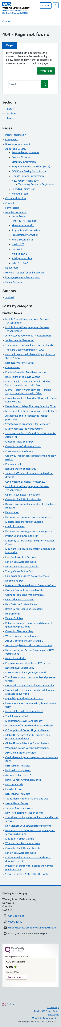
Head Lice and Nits (15, 658)
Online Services (13, 282)
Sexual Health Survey (16, 803)
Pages (10, 108)
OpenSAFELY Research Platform (22, 494)
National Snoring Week (18, 770)
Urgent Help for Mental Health (22, 566)
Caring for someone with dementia (24, 594)
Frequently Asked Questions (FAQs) (31, 166)
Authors (11, 113)
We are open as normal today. (21, 636)
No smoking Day (14, 580)
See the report (15, 977)
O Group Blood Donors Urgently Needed (27, 730)
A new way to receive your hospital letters (28, 335)
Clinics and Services (15, 198)
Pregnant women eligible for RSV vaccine (27, 663)
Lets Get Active (13, 789)
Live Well (17, 249)
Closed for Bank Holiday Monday (23, 499)
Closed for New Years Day (19, 441)
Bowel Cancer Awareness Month (23, 779)
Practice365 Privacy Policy (46, 1011)
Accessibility (53, 1007)
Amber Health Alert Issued (19, 340)
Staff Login (53, 1014)
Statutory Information (24, 161)
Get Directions (16, 915)
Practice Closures (21, 157)
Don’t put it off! (14, 784)
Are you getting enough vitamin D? (24, 640)
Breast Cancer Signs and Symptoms (24, 608)
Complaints (11, 139)
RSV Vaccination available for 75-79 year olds (29, 685)
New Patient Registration (25, 180)
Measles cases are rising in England (24, 521)
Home (8, 21)
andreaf (9, 297)
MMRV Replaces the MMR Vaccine (24, 428)
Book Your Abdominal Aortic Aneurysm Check (30, 585)
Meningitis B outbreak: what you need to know (31, 411)
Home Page (46, 70)
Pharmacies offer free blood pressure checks (29, 725)
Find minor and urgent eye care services (27, 575)
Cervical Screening (15, 526)
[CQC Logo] (15, 952)
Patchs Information (15, 134)
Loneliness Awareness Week (20, 561)
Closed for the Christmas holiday (23, 446)
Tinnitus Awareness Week (19, 808)
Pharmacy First (13, 464)
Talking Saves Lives (22, 258)
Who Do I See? (20, 263)
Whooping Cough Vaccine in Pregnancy (27, 747)
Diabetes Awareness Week (19, 362)
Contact (9, 203)
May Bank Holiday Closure (19, 838)
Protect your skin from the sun (21, 535)
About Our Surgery (15, 148)
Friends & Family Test (23, 188)
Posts (10, 118)
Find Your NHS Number (24, 220)
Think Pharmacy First (23, 225)
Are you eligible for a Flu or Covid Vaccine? (28, 645)
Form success (12, 207)
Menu (45, 5)
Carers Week (12, 367)
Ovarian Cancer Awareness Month (24, 590)
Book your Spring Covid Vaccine (22, 376)
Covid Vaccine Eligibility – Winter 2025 (26, 481)
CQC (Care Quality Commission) (29, 171)
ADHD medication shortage (20, 752)
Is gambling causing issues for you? (24, 698)
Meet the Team (20, 193)
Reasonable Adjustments (25, 152)
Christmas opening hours (19, 451)
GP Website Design (41, 1018)
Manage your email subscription (22, 277)
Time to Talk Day (14, 618)
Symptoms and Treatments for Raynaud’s (27, 423)
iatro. (56, 1018)
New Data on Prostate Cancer (21, 604)
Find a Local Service (22, 239)
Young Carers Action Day (19, 571)
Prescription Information (25, 234)
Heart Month (12, 613)
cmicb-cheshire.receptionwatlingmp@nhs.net (32, 927)
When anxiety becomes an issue (22, 843)
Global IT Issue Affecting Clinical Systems (27, 743)
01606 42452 (15, 921)
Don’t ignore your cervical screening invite (28, 825)
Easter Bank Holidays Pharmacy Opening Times (30, 406)
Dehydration (12, 512)
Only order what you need (19, 599)
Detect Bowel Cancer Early (19, 667)
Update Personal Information (28, 176)
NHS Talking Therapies (17, 765)
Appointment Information (26, 230)
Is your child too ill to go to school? (24, 711)
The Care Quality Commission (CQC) (24, 349)
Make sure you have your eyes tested (25, 672)
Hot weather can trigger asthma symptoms (28, 517)
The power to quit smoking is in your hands (29, 345)
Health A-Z (18, 244)
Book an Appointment (17, 144)
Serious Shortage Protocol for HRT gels (26, 874)
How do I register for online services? (25, 272)
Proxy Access (18, 216)
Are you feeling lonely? (18, 775)
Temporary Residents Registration (36, 184)
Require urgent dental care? (20, 468)
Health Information (16, 212)
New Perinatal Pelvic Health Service (24, 812)
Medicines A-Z (19, 253)
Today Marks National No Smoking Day (26, 798)
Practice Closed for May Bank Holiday (25, 372)
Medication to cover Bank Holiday (23, 720)
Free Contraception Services (20, 557)
